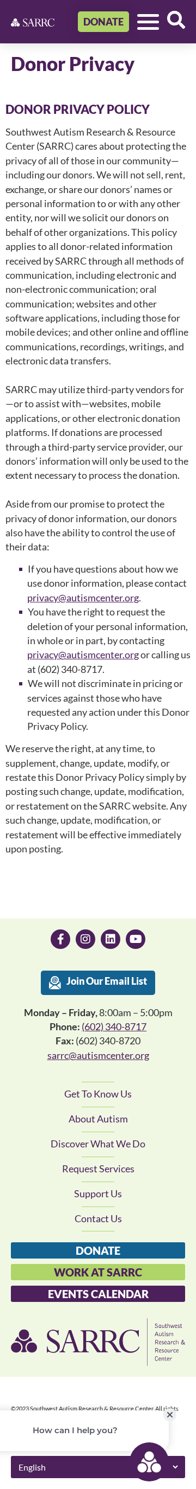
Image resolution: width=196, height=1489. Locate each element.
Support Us (98, 1193)
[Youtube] (135, 939)
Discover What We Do (98, 1144)
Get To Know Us (98, 1094)
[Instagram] (85, 939)
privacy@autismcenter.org (83, 598)
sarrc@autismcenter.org (98, 1055)
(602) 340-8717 (114, 1026)
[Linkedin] (110, 939)
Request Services (98, 1168)
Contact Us (98, 1218)
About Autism (98, 1119)
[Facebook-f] (60, 939)
